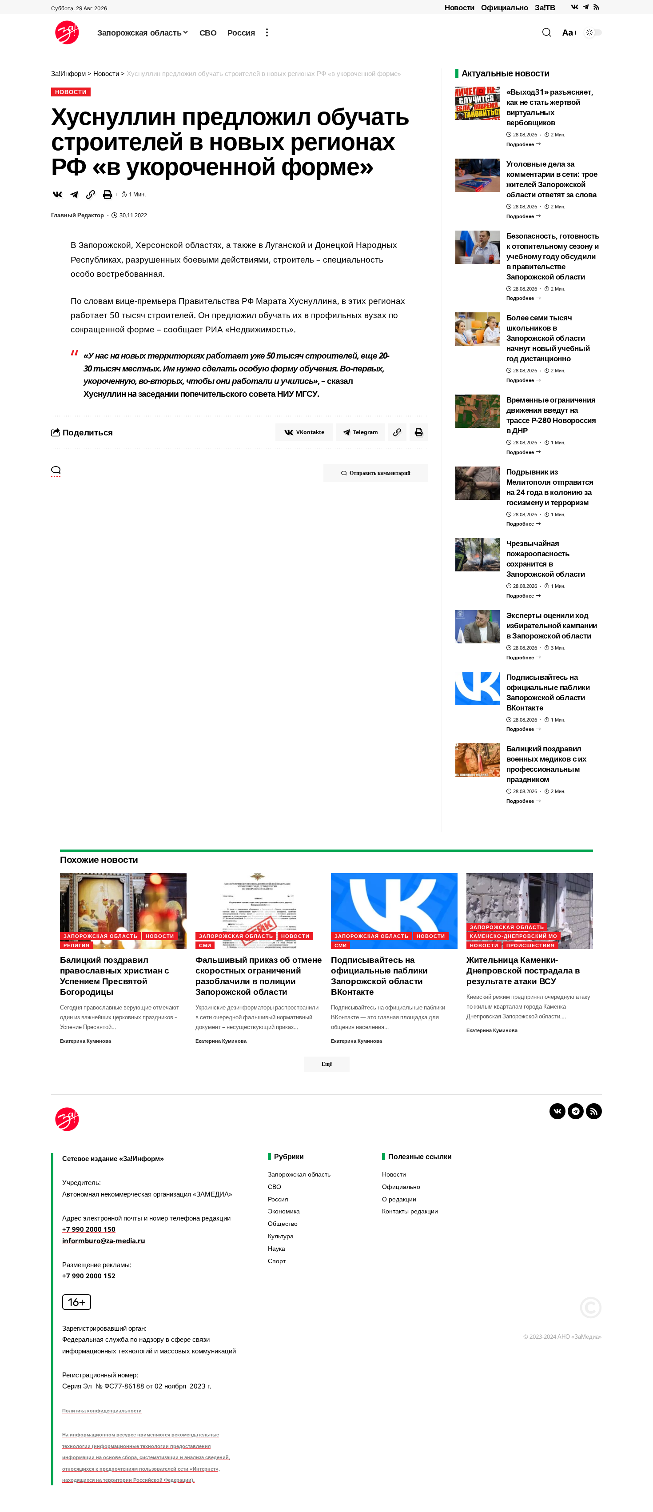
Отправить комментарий (380, 473)
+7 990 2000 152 (88, 1275)
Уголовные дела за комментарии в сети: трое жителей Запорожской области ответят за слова (551, 179)
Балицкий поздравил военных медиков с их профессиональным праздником (546, 763)
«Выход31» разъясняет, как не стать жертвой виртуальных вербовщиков (549, 107)
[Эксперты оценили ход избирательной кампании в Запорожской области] (477, 626)
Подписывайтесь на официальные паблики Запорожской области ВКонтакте (548, 692)
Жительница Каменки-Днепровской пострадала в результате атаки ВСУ (523, 970)
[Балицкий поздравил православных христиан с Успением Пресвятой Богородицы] (123, 911)
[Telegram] (586, 7)
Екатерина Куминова (85, 1040)
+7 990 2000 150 (88, 1229)
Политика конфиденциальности (102, 1410)
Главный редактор (77, 215)
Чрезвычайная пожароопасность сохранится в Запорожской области (545, 558)
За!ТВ (545, 7)
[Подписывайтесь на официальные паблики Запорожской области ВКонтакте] (477, 688)
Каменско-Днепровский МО (513, 936)
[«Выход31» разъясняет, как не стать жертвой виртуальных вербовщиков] (477, 103)
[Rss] (596, 7)
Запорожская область (101, 936)
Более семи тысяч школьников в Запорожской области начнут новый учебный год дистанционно (548, 337)
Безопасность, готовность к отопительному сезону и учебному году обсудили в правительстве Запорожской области (552, 256)
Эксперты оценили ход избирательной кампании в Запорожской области (551, 625)
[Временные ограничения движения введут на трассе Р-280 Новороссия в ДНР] (477, 411)
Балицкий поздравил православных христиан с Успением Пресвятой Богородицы (114, 975)
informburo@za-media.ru (103, 1240)
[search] (546, 32)
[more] (267, 32)
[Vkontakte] (575, 7)
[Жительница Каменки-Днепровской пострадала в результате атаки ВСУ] (529, 911)
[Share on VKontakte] (57, 195)
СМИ (205, 945)
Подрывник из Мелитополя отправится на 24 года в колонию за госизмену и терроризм (549, 487)
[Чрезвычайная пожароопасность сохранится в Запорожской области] (477, 554)
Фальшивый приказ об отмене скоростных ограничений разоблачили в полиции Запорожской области (258, 975)
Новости (459, 7)
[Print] (107, 195)
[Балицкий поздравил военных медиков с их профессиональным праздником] (477, 760)
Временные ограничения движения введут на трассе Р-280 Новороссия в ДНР (551, 415)
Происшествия (530, 945)
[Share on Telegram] (74, 195)
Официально (504, 7)
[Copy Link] (90, 195)
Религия (77, 945)
